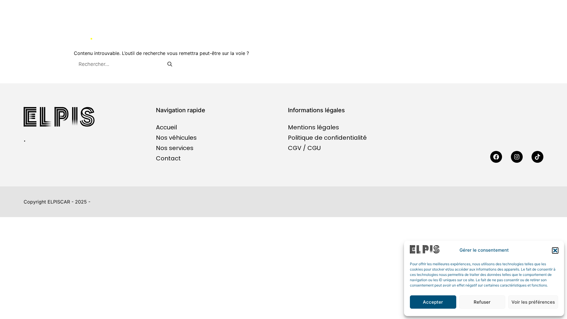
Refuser (482, 302)
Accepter (433, 302)
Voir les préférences (533, 302)
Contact (501, 34)
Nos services (446, 34)
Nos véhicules (381, 34)
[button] (555, 250)
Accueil (325, 34)
